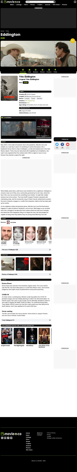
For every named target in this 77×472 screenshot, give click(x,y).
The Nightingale (19, 345)
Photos (64, 5)
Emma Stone (29, 242)
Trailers (39, 5)
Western (39, 98)
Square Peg (31, 101)
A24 (26, 101)
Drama (33, 98)
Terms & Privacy (51, 433)
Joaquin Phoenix (4, 242)
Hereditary (29, 345)
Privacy (49, 434)
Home (2, 31)
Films (26, 5)
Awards (47, 5)
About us (39, 433)
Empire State (5, 345)
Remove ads (39, 8)
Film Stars (56, 5)
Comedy (27, 98)
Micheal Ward (41, 242)
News (12, 5)
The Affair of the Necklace (44, 346)
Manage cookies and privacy (54, 438)
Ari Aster (13, 222)
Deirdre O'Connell (16, 242)
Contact (39, 435)
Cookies (49, 436)
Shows (32, 5)
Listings (19, 5)
